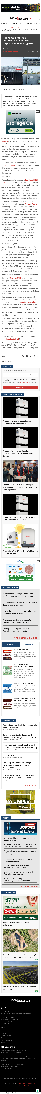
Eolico (3, 1042)
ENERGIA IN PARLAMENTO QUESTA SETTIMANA (25, 699)
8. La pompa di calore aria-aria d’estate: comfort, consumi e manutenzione (20, 845)
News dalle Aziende (13, 28)
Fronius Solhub (12, 339)
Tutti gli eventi (30, 785)
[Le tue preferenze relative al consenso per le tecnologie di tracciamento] (37, 1090)
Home (3, 28)
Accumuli (3, 1038)
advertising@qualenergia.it (14, 1052)
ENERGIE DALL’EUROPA (23, 683)
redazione (20, 1080)
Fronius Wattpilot (28, 302)
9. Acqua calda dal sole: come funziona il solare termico (20, 839)
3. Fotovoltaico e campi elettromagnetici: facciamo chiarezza (19, 879)
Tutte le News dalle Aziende (25, 638)
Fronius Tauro (31, 204)
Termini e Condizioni (23, 1085)
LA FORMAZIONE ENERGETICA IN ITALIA (23, 666)
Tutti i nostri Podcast (29, 886)
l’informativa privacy (25, 382)
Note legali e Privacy (25, 1083)
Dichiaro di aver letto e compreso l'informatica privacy (20, 379)
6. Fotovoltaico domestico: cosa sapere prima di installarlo (20, 860)
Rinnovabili (5, 24)
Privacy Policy (4, 1093)
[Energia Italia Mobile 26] (20, 571)
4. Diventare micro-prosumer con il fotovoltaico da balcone (18, 873)
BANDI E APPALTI (21, 649)
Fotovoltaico (17, 24)
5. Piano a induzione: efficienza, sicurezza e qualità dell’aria (17, 867)
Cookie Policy (13, 1093)
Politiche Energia (30, 24)
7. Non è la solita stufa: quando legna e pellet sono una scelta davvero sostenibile (20, 853)
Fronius (9, 362)
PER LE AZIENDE (8, 1047)
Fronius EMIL (15, 278)
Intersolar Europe (8, 165)
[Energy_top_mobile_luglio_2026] (20, 8)
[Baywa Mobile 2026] (20, 122)
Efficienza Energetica (7, 1040)
